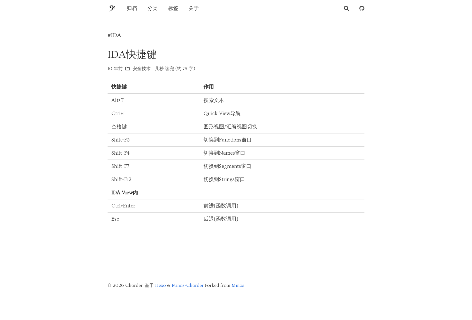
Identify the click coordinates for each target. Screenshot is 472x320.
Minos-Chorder (188, 285)
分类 (152, 8)
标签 (173, 8)
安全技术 (142, 68)
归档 (132, 8)
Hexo (160, 285)
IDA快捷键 (132, 54)
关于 (193, 8)
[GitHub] (362, 8)
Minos (238, 285)
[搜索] (346, 8)
